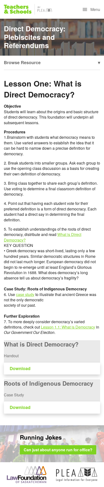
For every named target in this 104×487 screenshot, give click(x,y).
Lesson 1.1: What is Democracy (68, 327)
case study (25, 294)
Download (20, 368)
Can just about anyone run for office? (58, 449)
